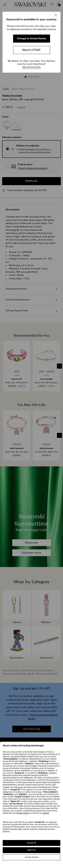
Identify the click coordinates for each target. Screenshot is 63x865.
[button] (56, 15)
